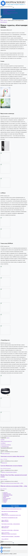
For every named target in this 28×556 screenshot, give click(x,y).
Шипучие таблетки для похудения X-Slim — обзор (14, 486)
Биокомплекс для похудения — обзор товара (10, 530)
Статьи (5, 11)
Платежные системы (7, 494)
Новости (5, 22)
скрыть (7, 437)
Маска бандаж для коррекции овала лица (9, 517)
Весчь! (5, 20)
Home (2, 20)
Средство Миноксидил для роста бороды (11, 465)
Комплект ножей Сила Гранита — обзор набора (11, 536)
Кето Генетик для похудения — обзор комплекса (11, 523)
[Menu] (1, 16)
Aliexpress (5, 492)
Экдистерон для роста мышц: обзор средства (12, 456)
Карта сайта (6, 14)
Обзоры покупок (7, 493)
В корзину (5, 499)
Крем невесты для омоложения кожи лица (10, 511)
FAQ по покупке (7, 498)
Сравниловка (6, 496)
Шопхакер (6, 9)
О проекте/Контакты (9, 10)
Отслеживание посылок (10, 12)
